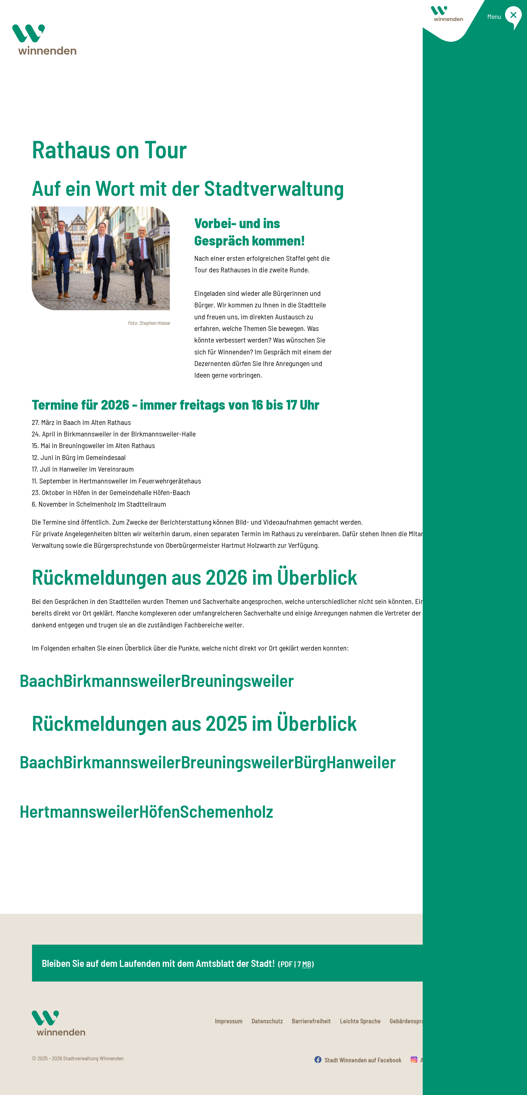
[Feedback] (489, 881)
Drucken (485, 1060)
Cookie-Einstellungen (469, 1021)
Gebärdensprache (412, 1021)
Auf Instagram (437, 1060)
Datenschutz (267, 1021)
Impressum (228, 1021)
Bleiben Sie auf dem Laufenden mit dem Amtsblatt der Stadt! (178, 963)
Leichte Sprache (360, 1021)
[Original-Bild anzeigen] (101, 257)
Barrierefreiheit (311, 1021)
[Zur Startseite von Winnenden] (44, 39)
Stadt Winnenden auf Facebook (363, 1060)
